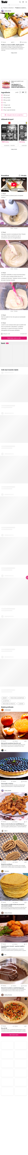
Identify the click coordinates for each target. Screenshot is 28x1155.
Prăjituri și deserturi (8, 8)
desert (5, 698)
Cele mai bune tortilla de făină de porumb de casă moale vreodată (12, 905)
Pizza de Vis (4, 1028)
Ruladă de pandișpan (6, 864)
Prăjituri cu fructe (9, 703)
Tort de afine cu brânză (7, 783)
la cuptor (6, 700)
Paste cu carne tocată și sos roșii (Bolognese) (12, 824)
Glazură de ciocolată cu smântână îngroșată (12, 988)
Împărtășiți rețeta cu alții (14, 338)
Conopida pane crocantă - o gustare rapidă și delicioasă (12, 947)
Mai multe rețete (14, 1034)
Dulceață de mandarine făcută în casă (11, 743)
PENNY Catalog (5, 142)
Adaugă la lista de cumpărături (15, 115)
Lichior (21, 703)
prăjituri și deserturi (17, 698)
